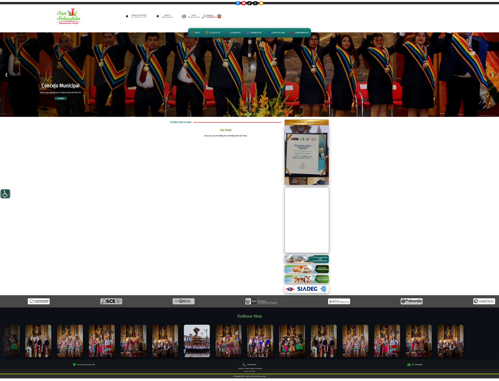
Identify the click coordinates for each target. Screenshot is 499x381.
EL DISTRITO (214, 32)
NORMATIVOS (256, 32)
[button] (307, 122)
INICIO (197, 32)
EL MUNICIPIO (235, 32)
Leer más (64, 98)
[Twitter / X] (255, 3)
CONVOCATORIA (278, 32)
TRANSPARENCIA (301, 32)
